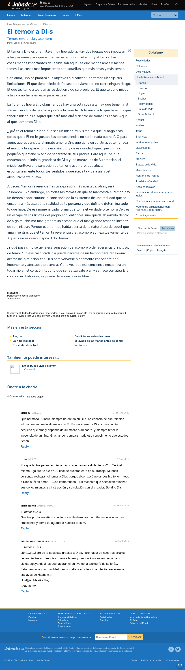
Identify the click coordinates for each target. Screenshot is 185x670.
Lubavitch (58, 648)
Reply (25, 446)
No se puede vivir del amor (39, 365)
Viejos (40, 396)
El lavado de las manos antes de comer (98, 340)
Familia (65, 15)
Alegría (17, 336)
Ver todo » (80, 345)
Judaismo (101, 651)
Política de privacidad (151, 660)
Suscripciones (64, 626)
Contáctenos (172, 660)
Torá (94, 651)
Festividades (106, 617)
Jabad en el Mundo (139, 623)
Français (161, 250)
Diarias (47, 24)
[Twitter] (178, 649)
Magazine (33, 620)
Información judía (116, 651)
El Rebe (134, 620)
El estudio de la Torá (25, 345)
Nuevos (32, 396)
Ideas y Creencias (46, 15)
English (151, 250)
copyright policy (75, 315)
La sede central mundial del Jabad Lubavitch (114, 648)
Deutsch (141, 250)
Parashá (104, 620)
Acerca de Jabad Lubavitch (143, 617)
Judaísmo (26, 15)
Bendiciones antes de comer (92, 336)
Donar (154, 4)
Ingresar (87, 4)
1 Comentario (29, 369)
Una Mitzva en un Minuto (22, 24)
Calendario (62, 620)
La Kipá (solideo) (23, 340)
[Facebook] (171, 649)
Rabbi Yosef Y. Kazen (72, 651)
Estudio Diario (64, 623)
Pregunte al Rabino (105, 4)
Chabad (49, 648)
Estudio (11, 15)
